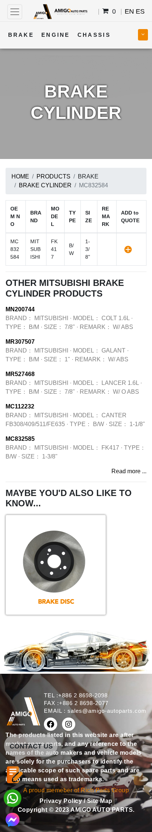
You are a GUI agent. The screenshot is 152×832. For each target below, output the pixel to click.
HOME (20, 176)
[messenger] (12, 819)
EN (129, 11)
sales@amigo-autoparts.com (107, 711)
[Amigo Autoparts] (60, 11)
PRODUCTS (53, 176)
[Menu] (14, 11)
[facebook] (50, 724)
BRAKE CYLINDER (45, 185)
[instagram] (68, 724)
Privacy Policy (61, 801)
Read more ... (128, 471)
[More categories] (143, 34)
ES (140, 11)
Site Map (100, 801)
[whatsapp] (12, 797)
